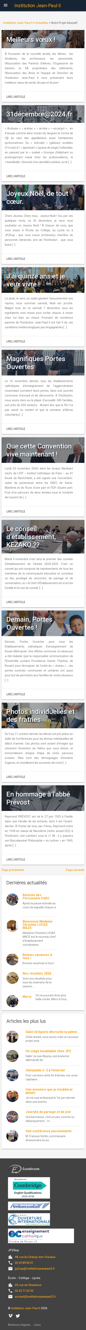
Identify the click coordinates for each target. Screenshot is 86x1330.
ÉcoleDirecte (31, 1169)
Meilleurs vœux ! (30, 39)
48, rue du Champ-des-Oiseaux (35, 1257)
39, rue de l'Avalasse (28, 1285)
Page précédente (13, 870)
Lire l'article (15, 96)
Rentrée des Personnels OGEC (36, 896)
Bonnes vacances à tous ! (37, 956)
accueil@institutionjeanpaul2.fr (35, 1296)
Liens (37, 1324)
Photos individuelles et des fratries (40, 716)
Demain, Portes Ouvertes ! (29, 623)
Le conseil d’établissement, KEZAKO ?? (31, 537)
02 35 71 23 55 (24, 1290)
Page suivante (75, 870)
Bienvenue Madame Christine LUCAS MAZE (37, 925)
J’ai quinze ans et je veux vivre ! (35, 280)
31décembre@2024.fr (39, 114)
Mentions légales (19, 1324)
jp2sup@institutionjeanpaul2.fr (35, 1268)
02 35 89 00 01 (24, 1262)
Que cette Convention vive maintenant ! (39, 450)
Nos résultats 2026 (37, 973)
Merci (27, 997)
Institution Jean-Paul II (25, 1308)
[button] (5, 5)
